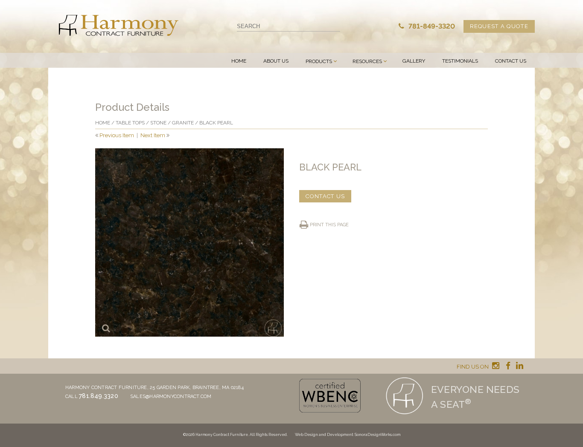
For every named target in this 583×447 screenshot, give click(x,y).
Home (238, 61)
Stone (158, 123)
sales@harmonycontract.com (171, 396)
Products (319, 61)
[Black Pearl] (189, 242)
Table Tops (130, 123)
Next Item (152, 135)
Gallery (413, 61)
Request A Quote (499, 26)
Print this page (329, 225)
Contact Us (510, 61)
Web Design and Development (324, 435)
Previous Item (116, 135)
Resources (367, 61)
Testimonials (460, 61)
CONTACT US (325, 196)
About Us (276, 61)
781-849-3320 (431, 26)
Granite (183, 123)
